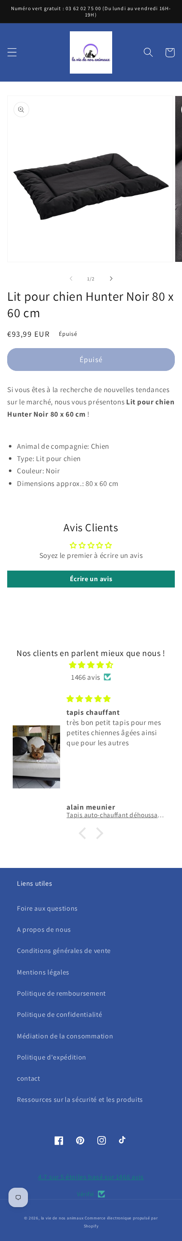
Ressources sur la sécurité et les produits (80, 1099)
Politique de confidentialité (59, 1014)
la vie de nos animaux (62, 1218)
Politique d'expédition (51, 1057)
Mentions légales (43, 972)
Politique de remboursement (61, 993)
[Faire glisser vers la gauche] (71, 278)
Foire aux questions (47, 908)
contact (28, 1078)
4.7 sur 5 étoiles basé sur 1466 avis (91, 1176)
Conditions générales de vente (64, 950)
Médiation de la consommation (65, 1036)
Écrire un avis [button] (91, 578)
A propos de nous (44, 929)
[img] (91, 665)
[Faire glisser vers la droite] (111, 278)
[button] (12, 52)
